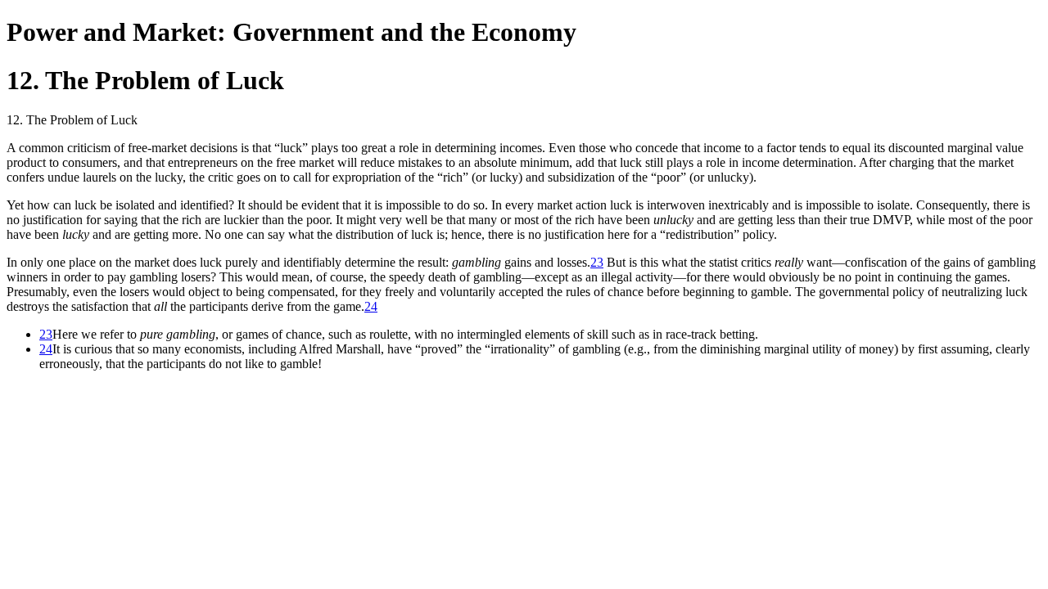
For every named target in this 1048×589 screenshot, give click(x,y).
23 (596, 262)
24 (370, 306)
